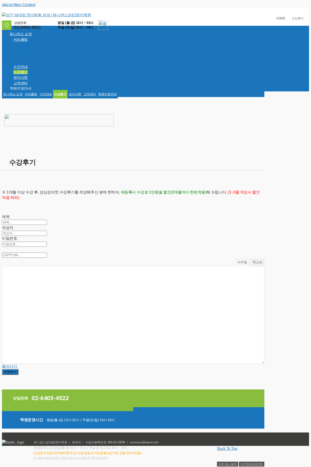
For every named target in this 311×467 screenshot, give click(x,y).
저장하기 (10, 372)
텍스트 (257, 262)
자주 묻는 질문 (227, 464)
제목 (5, 217)
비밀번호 (9, 238)
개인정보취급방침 (251, 464)
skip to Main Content (18, 5)
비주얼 (242, 262)
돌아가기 (9, 366)
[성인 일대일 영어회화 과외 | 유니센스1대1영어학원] (46, 15)
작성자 (7, 228)
